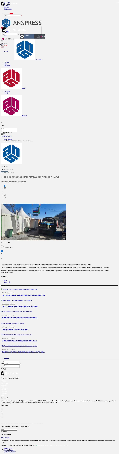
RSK (5, 280)
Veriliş (6, 93)
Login (2, 134)
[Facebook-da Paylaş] (5, 186)
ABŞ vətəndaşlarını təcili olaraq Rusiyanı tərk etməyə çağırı (23, 352)
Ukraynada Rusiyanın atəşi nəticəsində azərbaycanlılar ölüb (23, 295)
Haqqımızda (7, 9)
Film (3, 395)
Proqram (4, 393)
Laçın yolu (7, 282)
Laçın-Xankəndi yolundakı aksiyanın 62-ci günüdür (20, 306)
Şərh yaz (6, 358)
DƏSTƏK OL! (5, 437)
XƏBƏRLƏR (4, 172)
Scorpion (65, 445)
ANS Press (38, 59)
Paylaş (3, 369)
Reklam (6, 7)
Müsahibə (7, 66)
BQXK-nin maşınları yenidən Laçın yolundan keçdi (19, 317)
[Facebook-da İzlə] (2, 409)
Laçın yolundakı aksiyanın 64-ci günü (15, 329)
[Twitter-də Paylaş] (5, 188)
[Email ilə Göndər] (5, 198)
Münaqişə (11, 172)
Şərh (2, 367)
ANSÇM (24, 116)
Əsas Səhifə (8, 139)
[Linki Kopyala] (5, 195)
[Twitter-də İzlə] (2, 411)
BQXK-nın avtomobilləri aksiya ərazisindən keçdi (19, 341)
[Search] (11, 13)
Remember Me (7, 132)
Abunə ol (3, 431)
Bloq (5, 64)
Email (2, 363)
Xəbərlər (6, 62)
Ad (1, 361)
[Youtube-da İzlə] (2, 414)
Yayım (3, 380)
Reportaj (7, 91)
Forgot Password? (6, 136)
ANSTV (24, 88)
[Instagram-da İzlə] (2, 417)
